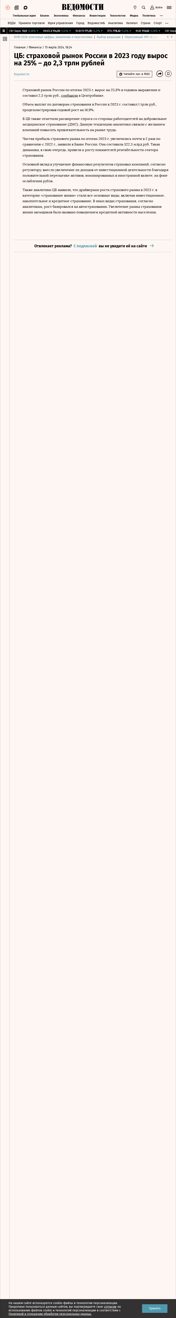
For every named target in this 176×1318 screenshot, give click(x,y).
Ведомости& (96, 23)
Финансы (79, 15)
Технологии (118, 15)
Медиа (134, 15)
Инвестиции (98, 15)
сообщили (69, 95)
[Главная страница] (82, 7)
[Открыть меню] (169, 7)
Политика (149, 15)
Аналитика (115, 23)
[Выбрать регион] (135, 7)
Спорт (158, 23)
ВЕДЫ (11, 23)
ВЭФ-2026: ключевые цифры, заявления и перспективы (53, 37)
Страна (145, 23)
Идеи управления (60, 23)
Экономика (61, 15)
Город (80, 23)
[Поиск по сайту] (143, 7)
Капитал (132, 23)
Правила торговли (32, 23)
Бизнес (44, 15)
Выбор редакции (108, 37)
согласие (110, 1307)
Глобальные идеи (24, 15)
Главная (20, 47)
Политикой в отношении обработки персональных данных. (50, 1314)
